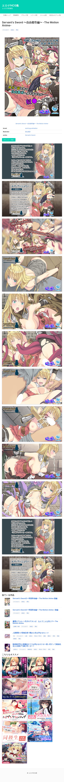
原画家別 (16, 15)
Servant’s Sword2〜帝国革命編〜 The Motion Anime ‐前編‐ (36, 610)
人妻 (26, 636)
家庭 (45, 636)
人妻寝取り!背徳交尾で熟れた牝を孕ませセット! (31, 633)
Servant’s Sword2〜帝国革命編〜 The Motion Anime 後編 (35, 598)
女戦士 (12, 30)
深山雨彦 (27, 132)
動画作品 (30, 649)
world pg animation (31, 128)
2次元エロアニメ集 (55, 15)
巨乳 (54, 636)
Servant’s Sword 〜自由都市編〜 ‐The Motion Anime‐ (32, 123)
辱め (17, 30)
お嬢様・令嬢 (16, 626)
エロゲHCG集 (10, 5)
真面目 (14, 638)
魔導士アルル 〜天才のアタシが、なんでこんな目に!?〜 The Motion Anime (35, 622)
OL (14, 636)
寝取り (49, 636)
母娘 (58, 636)
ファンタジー (6, 30)
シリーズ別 (34, 15)
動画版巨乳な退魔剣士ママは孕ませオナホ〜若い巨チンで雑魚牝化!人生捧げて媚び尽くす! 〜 (37, 645)
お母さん (15, 649)
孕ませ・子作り (37, 636)
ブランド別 (24, 15)
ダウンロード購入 (8, 140)
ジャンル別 (43, 15)
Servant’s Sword (30, 135)
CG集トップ (7, 15)
